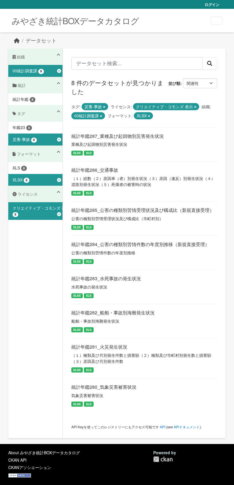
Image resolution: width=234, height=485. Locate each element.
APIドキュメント (187, 426)
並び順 (174, 83)
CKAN (163, 459)
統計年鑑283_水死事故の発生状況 (106, 278)
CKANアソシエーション (29, 467)
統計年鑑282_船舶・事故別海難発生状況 (113, 312)
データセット (41, 40)
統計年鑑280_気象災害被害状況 (103, 387)
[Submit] (209, 63)
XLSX (77, 153)
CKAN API (17, 460)
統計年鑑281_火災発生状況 (99, 346)
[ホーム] (17, 40)
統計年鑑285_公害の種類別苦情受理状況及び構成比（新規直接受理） (142, 210)
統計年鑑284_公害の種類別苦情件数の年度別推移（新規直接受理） (140, 244)
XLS (89, 153)
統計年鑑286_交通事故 (94, 170)
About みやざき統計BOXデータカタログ (44, 452)
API (162, 426)
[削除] (104, 107)
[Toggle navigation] (216, 21)
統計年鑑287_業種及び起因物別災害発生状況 (117, 136)
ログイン (212, 4)
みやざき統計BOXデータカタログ (75, 21)
